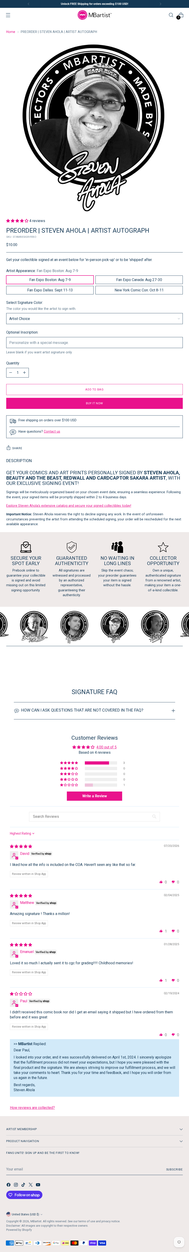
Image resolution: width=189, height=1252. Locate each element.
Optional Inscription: (22, 332)
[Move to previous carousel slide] (168, 664)
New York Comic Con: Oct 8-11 (139, 290)
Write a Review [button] (94, 796)
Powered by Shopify (19, 1229)
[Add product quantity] (24, 372)
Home (10, 32)
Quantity (12, 363)
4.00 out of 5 (106, 747)
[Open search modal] (171, 15)
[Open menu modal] (8, 15)
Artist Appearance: (42, 271)
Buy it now (94, 403)
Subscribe (174, 1169)
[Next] (160, 4)
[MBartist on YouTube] (38, 1185)
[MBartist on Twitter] (31, 1185)
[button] (17, 221)
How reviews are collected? (32, 1107)
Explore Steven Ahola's (23, 505)
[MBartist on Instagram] (16, 1185)
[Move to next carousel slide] (179, 664)
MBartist (35, 1221)
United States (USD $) (25, 1214)
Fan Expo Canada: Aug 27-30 (139, 280)
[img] (21, 846)
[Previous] (29, 4)
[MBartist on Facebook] (9, 1185)
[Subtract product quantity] (10, 372)
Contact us (52, 431)
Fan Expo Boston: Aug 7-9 (50, 280)
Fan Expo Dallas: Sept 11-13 (50, 290)
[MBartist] (94, 15)
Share (17, 448)
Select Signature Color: (24, 302)
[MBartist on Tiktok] (24, 1185)
